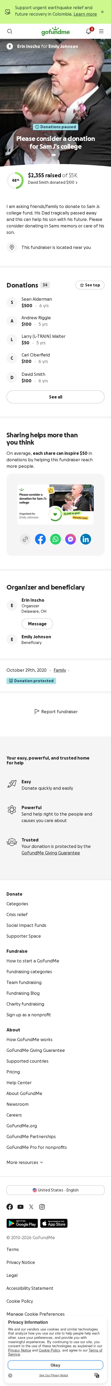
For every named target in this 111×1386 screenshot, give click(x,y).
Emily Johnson (36, 636)
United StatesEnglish (58, 1190)
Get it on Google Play (22, 1223)
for (47, 46)
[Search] (9, 31)
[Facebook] (40, 539)
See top (92, 285)
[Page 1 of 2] (53, 155)
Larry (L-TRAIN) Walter (43, 336)
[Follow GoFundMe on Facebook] (9, 1206)
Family (60, 670)
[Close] (102, 12)
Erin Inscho (33, 600)
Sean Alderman (37, 299)
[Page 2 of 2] (59, 155)
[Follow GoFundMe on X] (31, 1206)
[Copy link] (25, 539)
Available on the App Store (54, 1223)
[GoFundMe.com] (55, 31)
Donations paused (58, 127)
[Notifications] (88, 31)
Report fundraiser (59, 711)
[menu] (101, 31)
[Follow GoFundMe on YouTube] (20, 1206)
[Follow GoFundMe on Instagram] (42, 1206)
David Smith (33, 374)
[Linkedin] (85, 539)
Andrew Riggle (36, 317)
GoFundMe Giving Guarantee (51, 852)
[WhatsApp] (55, 539)
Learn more (85, 14)
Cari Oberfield (36, 354)
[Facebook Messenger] (70, 539)
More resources (22, 1162)
